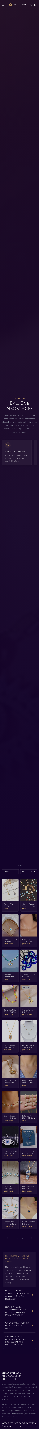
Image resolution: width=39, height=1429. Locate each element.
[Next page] (26, 1238)
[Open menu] (3, 5)
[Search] (31, 5)
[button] (35, 5)
